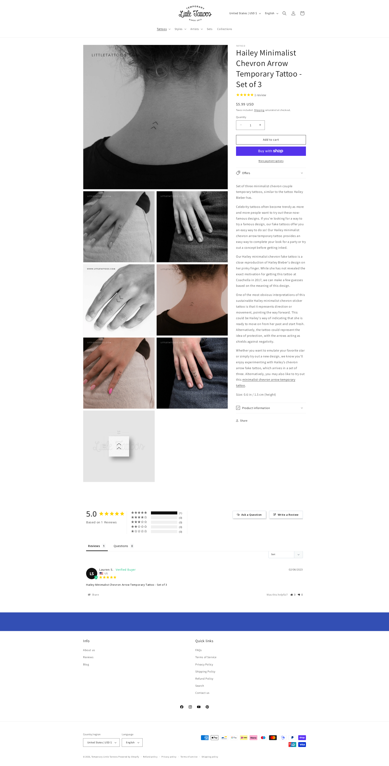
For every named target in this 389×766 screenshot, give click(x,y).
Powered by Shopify (128, 756)
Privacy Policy (204, 664)
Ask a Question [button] (251, 514)
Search (199, 685)
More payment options (271, 160)
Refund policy (150, 756)
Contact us (202, 693)
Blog (86, 664)
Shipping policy (210, 756)
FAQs (198, 650)
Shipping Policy (205, 671)
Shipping (259, 109)
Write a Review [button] (288, 514)
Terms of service (189, 756)
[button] (163, 29)
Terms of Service (206, 657)
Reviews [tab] (94, 546)
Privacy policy (168, 756)
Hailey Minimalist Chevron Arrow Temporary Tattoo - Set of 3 (126, 584)
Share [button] (244, 420)
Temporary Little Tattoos (104, 756)
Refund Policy (204, 678)
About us (89, 650)
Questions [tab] (121, 546)
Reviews (88, 657)
